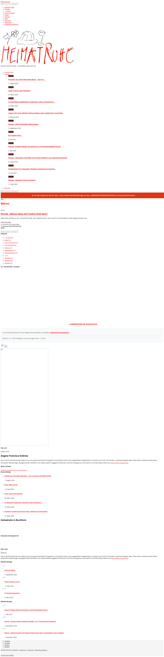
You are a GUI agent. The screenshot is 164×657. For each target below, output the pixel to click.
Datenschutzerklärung (11, 24)
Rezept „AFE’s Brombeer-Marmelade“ (23, 124)
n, (6, 255)
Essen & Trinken (10, 13)
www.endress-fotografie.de (119, 463)
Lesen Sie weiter (6, 222)
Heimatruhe (22, 650)
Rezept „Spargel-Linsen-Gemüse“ (22, 180)
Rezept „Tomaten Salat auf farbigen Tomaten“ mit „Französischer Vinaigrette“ (30, 621)
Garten (7, 15)
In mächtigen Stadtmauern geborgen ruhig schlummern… (31, 102)
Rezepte (7, 9)
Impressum (8, 22)
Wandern (9, 263)
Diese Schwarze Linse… (13, 582)
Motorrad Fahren (11, 253)
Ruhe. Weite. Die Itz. (11, 485)
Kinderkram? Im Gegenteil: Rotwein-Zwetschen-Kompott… (32, 169)
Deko (6, 19)
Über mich (8, 20)
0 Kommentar (15, 224)
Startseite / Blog (9, 7)
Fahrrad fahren (10, 245)
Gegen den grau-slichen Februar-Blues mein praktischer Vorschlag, (35, 113)
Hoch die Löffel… (10, 570)
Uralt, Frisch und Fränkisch (19, 91)
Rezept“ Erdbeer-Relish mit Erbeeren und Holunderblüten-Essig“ (34, 147)
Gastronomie (10, 250)
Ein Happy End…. (15, 135)
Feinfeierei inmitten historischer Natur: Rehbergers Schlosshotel (26, 511)
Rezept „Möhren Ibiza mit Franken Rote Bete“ (24, 214)
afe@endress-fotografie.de (59, 333)
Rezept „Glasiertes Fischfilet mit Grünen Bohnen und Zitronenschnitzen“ (38, 158)
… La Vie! (8, 11)
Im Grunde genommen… (13, 593)
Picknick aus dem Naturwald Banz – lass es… (26, 80)
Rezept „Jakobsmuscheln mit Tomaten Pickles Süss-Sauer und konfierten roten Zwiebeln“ (34, 633)
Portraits (7, 17)
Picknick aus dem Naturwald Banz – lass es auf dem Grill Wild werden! (28, 476)
